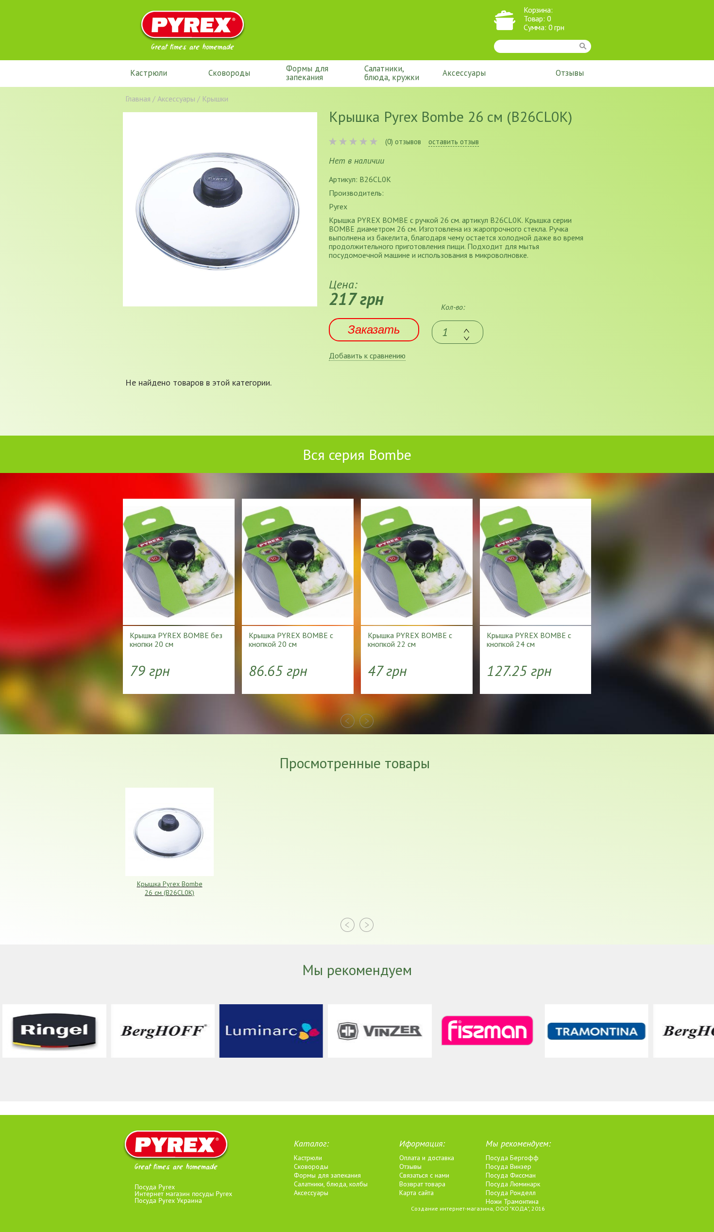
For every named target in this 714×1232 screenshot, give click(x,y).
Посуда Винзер (508, 1166)
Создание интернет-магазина (452, 1208)
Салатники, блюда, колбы (331, 1184)
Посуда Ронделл (511, 1192)
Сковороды (229, 73)
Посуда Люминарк (513, 1184)
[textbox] (457, 332)
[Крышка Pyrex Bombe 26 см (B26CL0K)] (220, 209)
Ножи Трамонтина (512, 1201)
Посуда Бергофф (512, 1157)
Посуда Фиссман (511, 1175)
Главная (138, 98)
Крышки (215, 98)
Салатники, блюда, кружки (391, 73)
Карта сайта (416, 1192)
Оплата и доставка (426, 1157)
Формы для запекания (307, 73)
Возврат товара (422, 1184)
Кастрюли (148, 73)
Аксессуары (464, 73)
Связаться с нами (424, 1175)
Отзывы (570, 73)
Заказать (374, 329)
